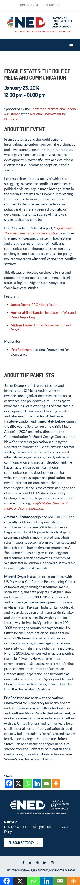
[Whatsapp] (27, 783)
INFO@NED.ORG (42, 827)
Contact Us (51, 5)
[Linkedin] (37, 783)
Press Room (29, 5)
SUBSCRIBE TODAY (21, 843)
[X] (18, 783)
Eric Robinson (21, 350)
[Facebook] (9, 783)
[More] (56, 783)
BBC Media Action (44, 305)
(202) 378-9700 (15, 827)
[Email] (46, 783)
